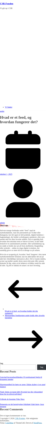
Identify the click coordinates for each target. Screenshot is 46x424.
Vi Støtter (8, 107)
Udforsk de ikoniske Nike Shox (12, 399)
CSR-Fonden (6, 3)
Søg (1, 363)
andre (2, 111)
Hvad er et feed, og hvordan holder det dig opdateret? (21, 312)
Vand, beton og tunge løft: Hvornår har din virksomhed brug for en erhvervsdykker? (21, 393)
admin (2, 223)
